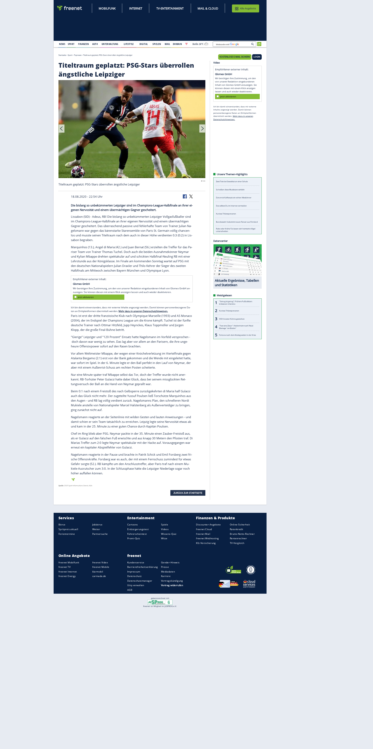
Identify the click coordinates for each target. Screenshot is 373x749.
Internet (135, 8)
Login (257, 56)
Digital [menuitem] (143, 44)
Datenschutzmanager (139, 580)
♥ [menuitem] (186, 44)
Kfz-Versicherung (206, 542)
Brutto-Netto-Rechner (242, 533)
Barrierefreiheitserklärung (142, 566)
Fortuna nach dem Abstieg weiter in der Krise (237, 335)
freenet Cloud (204, 529)
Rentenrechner (238, 538)
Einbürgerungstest (138, 529)
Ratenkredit (236, 529)
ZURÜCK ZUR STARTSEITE (187, 493)
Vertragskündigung (172, 580)
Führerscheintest (137, 533)
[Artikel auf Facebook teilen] (185, 196)
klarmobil (97, 571)
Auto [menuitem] (95, 44)
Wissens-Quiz (169, 533)
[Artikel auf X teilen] (191, 196)
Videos (165, 529)
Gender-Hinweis (170, 562)
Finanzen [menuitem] (83, 44)
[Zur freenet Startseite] (69, 8)
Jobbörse (97, 524)
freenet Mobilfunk (68, 562)
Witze (164, 538)
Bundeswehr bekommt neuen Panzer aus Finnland (237, 222)
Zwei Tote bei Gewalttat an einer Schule (232, 181)
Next (202, 128)
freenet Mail (203, 533)
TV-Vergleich (237, 542)
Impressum (133, 571)
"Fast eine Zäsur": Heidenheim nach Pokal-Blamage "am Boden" (236, 326)
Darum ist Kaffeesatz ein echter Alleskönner (233, 197)
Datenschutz (134, 576)
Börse (61, 524)
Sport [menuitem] (71, 44)
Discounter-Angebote (208, 524)
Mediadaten (168, 571)
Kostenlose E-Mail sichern (235, 56)
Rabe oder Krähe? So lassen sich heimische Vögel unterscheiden (235, 229)
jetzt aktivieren (86, 296)
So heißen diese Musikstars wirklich (230, 189)
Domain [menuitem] (177, 44)
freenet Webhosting (207, 538)
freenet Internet (67, 571)
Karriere (166, 576)
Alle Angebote (248, 8)
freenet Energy (67, 576)
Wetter (96, 529)
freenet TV (64, 566)
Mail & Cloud (208, 8)
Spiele (164, 524)
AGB (129, 589)
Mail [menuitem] (167, 44)
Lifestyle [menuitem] (129, 44)
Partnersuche (100, 533)
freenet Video (100, 562)
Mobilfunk (107, 8)
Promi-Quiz (133, 538)
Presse (165, 566)
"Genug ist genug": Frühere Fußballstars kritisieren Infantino (235, 302)
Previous (61, 128)
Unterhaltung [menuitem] (110, 44)
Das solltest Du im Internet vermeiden (231, 206)
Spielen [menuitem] (157, 44)
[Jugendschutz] (160, 602)
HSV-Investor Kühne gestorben (232, 318)
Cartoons (132, 524)
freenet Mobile (100, 566)
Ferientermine (66, 533)
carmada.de (99, 576)
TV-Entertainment (170, 8)
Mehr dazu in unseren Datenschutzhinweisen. (143, 311)
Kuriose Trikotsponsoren (226, 213)
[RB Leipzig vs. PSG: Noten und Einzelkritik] (131, 129)
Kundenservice (135, 562)
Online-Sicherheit (240, 524)
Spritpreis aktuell (68, 529)
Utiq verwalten (135, 585)
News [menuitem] (62, 44)
